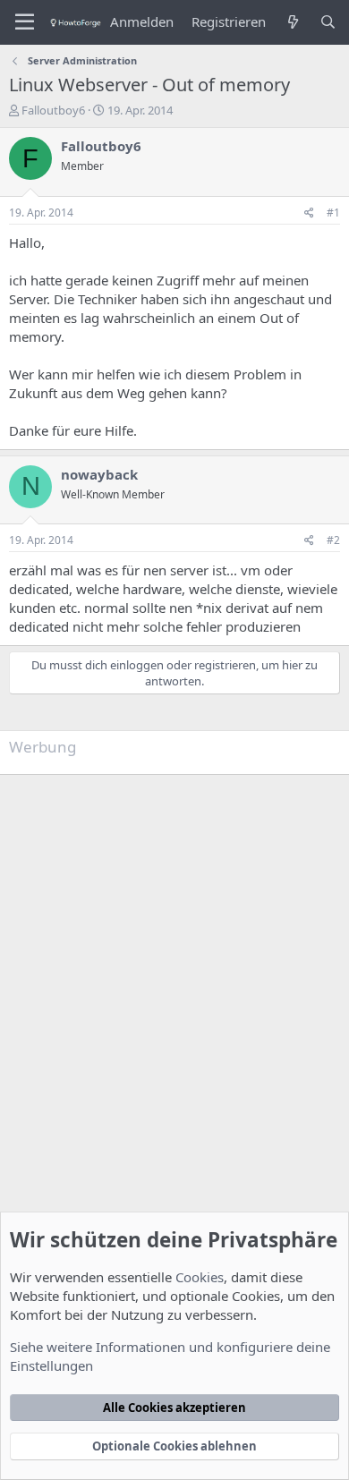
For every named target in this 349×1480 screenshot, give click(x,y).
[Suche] (328, 21)
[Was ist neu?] (292, 21)
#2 (333, 540)
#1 (333, 212)
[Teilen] (309, 213)
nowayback (99, 474)
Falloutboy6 (53, 110)
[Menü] (25, 22)
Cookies (199, 1277)
